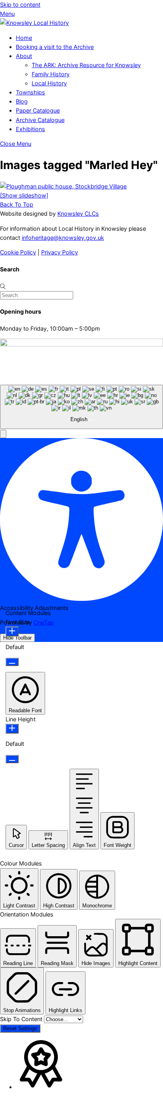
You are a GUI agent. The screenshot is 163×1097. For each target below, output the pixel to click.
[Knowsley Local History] (34, 22)
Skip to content (20, 4)
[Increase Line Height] (12, 729)
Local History (49, 83)
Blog (22, 101)
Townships (30, 92)
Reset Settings (20, 1028)
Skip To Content (22, 1019)
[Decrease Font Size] (12, 662)
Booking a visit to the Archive (55, 46)
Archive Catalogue (40, 120)
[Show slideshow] (24, 195)
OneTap (44, 622)
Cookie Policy (18, 252)
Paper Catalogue (38, 110)
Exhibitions (30, 129)
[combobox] (81, 407)
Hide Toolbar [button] (17, 638)
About (24, 56)
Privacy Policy (59, 252)
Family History (51, 74)
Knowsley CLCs (78, 213)
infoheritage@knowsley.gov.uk (63, 237)
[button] (3, 434)
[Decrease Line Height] (12, 759)
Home (24, 37)
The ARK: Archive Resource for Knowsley (86, 65)
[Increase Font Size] (12, 631)
